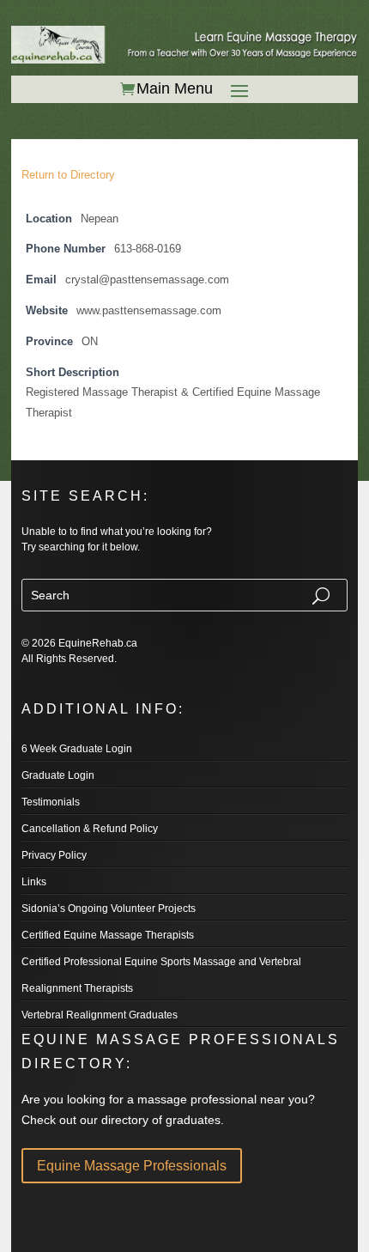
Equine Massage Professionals (132, 1165)
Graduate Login (57, 775)
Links (33, 882)
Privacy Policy (54, 855)
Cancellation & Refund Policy (89, 829)
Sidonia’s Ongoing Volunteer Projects (108, 909)
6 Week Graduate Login (76, 749)
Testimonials (50, 802)
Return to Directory (68, 174)
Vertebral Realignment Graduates (99, 1015)
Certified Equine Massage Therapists (107, 935)
